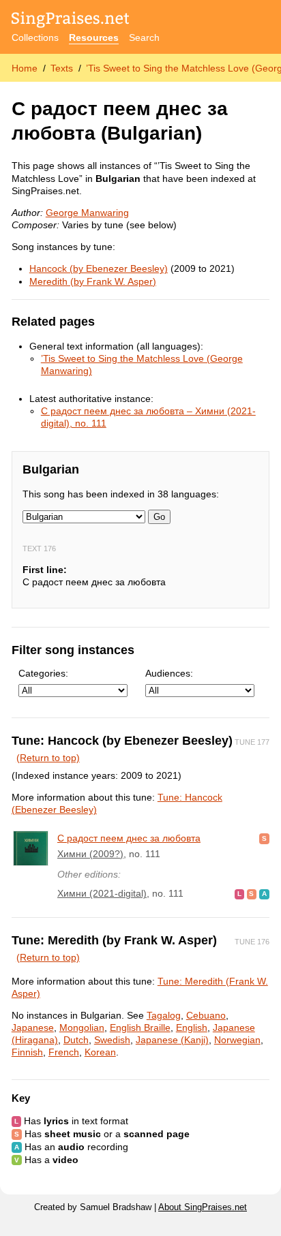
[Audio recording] (264, 893)
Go (159, 517)
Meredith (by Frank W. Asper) (92, 281)
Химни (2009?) (90, 853)
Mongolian (81, 1027)
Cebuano (206, 1015)
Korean (100, 1052)
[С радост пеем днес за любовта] (30, 848)
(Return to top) (48, 757)
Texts (61, 68)
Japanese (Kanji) (172, 1039)
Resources (94, 37)
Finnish (27, 1052)
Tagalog (164, 1015)
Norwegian (237, 1039)
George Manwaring (87, 212)
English (191, 1027)
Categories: (43, 673)
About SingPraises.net (202, 1207)
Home (25, 68)
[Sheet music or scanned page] (264, 838)
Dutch (76, 1039)
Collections (35, 37)
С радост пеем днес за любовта (129, 838)
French (63, 1052)
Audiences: (169, 673)
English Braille (140, 1027)
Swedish (112, 1039)
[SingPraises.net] (71, 21)
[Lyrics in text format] (239, 893)
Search (144, 37)
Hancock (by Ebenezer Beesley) (98, 268)
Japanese (33, 1027)
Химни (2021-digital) (102, 893)
